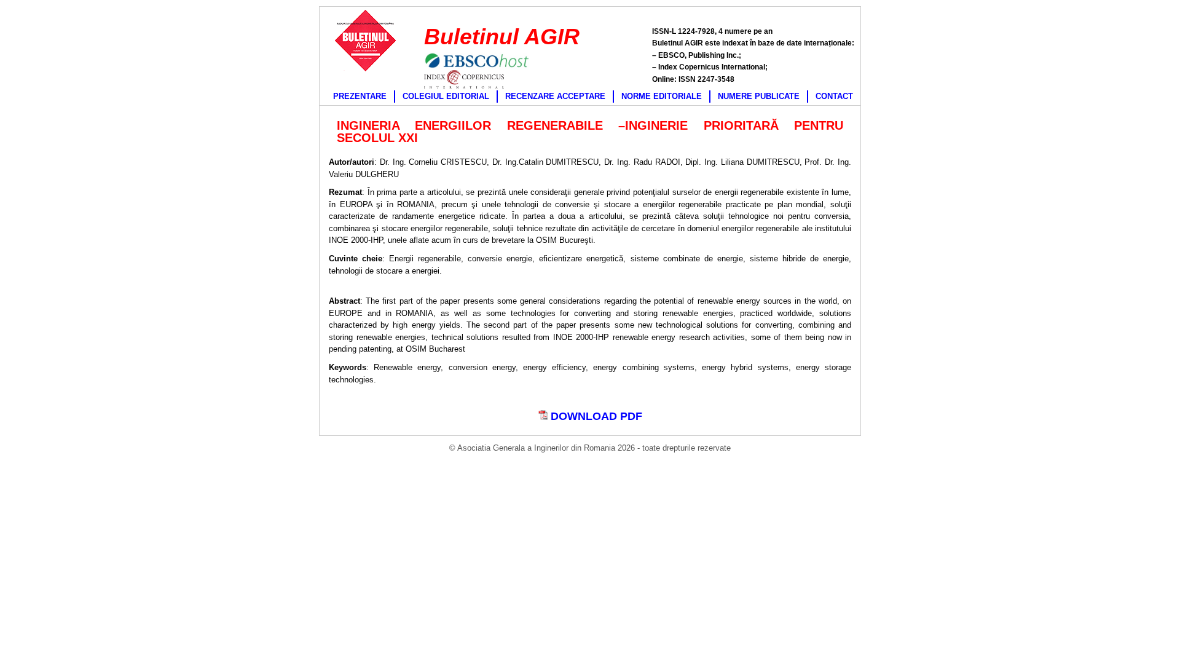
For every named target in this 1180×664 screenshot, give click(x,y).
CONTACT (834, 96)
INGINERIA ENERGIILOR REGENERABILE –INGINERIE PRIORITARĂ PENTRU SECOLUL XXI (590, 131)
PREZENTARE (360, 96)
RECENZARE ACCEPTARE (555, 96)
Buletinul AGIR (502, 36)
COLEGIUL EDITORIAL (446, 96)
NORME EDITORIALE (661, 96)
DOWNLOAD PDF (595, 416)
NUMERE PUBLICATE (759, 96)
